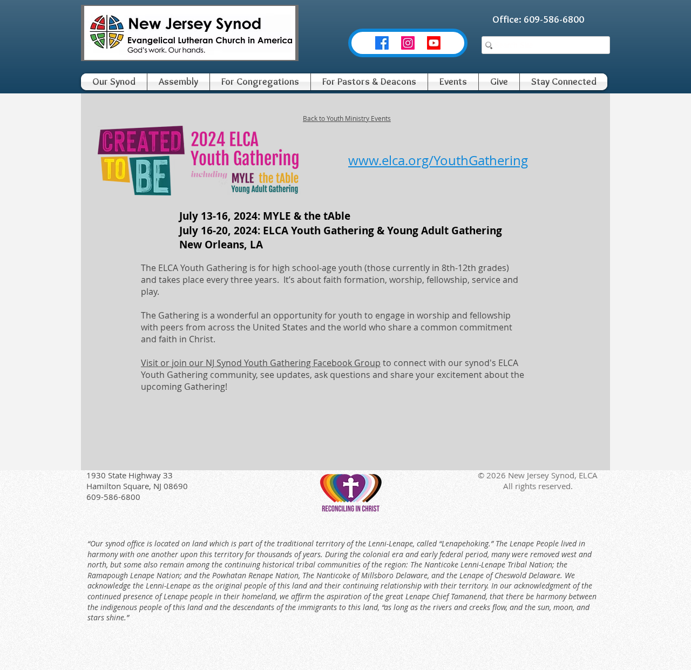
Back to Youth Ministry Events (347, 118)
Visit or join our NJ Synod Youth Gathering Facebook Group (261, 363)
